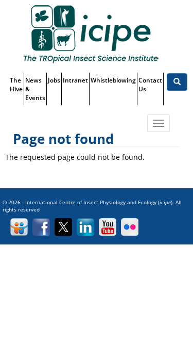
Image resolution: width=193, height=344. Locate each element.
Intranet (75, 80)
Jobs (54, 80)
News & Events (35, 89)
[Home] (90, 33)
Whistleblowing (113, 80)
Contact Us (150, 84)
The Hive (16, 84)
